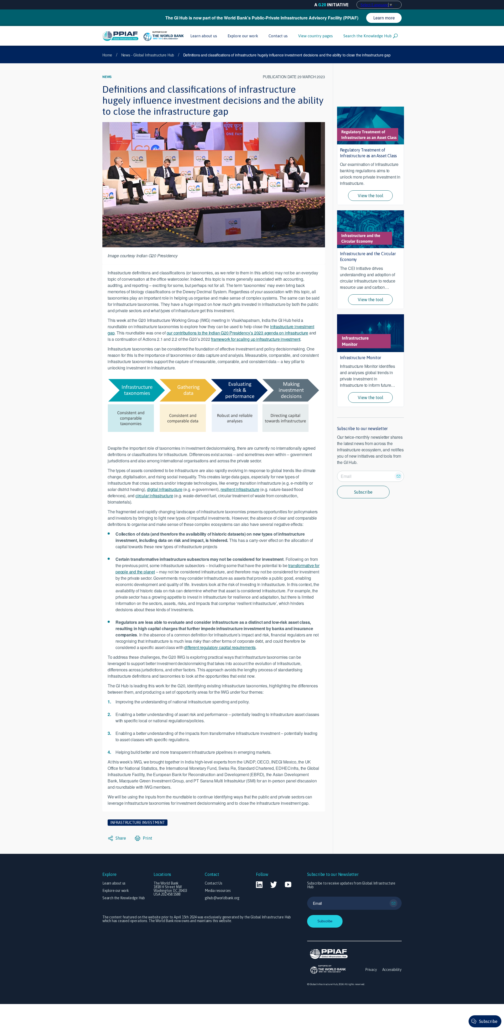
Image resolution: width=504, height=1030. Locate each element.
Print (147, 838)
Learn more (384, 17)
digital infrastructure (164, 489)
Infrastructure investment (137, 822)
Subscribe (363, 492)
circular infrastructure (154, 496)
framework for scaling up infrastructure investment (255, 339)
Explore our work (243, 36)
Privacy (371, 970)
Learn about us (203, 36)
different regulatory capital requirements (220, 647)
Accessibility (392, 970)
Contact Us (213, 883)
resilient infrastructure (239, 489)
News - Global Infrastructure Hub (147, 54)
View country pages (315, 36)
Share (120, 838)
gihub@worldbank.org (222, 898)
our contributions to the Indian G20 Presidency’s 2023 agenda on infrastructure (237, 333)
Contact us (278, 36)
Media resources (218, 890)
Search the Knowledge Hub (367, 36)
